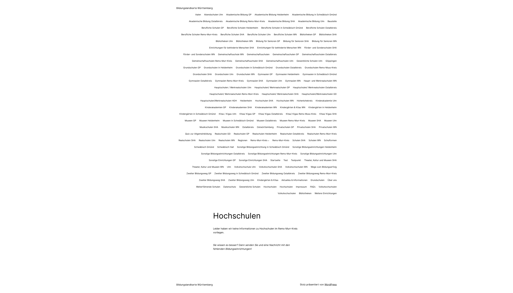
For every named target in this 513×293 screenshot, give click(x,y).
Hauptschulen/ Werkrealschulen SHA (280, 94)
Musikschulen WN (230, 127)
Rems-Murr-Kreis (258, 140)
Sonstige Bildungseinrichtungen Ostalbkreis (223, 153)
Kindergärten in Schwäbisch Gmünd (197, 114)
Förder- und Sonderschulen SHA (320, 47)
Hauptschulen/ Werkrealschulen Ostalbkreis (315, 87)
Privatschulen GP (285, 127)
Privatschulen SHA (306, 127)
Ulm (229, 167)
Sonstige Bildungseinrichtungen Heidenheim (314, 147)
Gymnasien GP (265, 74)
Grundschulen (317, 180)
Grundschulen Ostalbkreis (289, 67)
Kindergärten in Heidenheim (322, 107)
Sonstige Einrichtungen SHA (253, 160)
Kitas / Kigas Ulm (227, 114)
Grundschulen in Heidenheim (218, 67)
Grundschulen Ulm (224, 74)
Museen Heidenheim (209, 120)
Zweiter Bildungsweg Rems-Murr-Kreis (317, 173)
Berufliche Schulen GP (213, 27)
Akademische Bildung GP (238, 14)
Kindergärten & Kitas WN (292, 107)
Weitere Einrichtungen (326, 193)
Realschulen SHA (187, 140)
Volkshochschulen (328, 186)
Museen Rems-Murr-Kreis (292, 120)
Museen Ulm (330, 120)
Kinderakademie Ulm (326, 100)
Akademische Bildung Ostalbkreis (206, 21)
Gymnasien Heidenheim (287, 74)
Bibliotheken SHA (328, 34)
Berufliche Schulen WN (285, 34)
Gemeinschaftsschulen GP (286, 54)
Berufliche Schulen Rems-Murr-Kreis (199, 34)
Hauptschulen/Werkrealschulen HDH (218, 100)
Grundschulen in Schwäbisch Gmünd (254, 67)
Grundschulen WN (246, 74)
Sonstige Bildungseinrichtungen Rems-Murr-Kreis (272, 153)
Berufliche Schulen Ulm (259, 34)
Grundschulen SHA (202, 74)
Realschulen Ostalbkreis (292, 133)
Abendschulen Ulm (213, 14)
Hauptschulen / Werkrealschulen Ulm (232, 87)
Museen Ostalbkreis (267, 120)
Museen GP (190, 120)
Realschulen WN (227, 140)
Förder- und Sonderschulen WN (199, 54)
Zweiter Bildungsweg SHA (212, 180)
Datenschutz (229, 186)
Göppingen (331, 61)
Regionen (242, 140)
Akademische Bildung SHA (281, 21)
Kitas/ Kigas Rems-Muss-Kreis (301, 114)
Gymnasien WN (293, 80)
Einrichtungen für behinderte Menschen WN (279, 47)
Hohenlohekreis (304, 100)
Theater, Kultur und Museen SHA (320, 160)
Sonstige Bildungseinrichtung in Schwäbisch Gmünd (263, 147)
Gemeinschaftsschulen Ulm (279, 61)
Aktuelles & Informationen (294, 180)
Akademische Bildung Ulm (311, 21)
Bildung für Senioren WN (324, 41)
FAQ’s (312, 186)
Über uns (332, 180)
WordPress (330, 284)
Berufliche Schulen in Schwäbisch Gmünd (282, 27)
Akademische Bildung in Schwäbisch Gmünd (314, 14)
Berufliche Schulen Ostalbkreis (321, 27)
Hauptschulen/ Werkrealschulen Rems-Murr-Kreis (234, 94)
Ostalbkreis (248, 127)
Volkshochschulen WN (296, 167)
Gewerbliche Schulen (249, 186)
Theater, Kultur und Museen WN (208, 167)
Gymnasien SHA (255, 80)
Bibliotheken (305, 193)
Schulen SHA (298, 140)
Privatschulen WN (328, 127)
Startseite (275, 160)
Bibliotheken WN (244, 41)
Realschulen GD (223, 133)
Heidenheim (246, 100)
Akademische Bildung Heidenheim (272, 14)
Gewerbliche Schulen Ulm (309, 61)
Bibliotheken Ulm (224, 41)
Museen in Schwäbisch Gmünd (238, 120)
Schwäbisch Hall (225, 147)
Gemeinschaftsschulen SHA (249, 61)
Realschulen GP (241, 133)
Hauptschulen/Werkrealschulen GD (319, 94)
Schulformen (330, 140)
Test (285, 160)
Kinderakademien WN (266, 107)
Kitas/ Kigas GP (247, 114)
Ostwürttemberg (265, 127)
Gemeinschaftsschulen (258, 54)
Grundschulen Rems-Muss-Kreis (321, 67)
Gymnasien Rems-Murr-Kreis (229, 80)
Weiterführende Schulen (208, 186)
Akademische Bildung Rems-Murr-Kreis (245, 21)
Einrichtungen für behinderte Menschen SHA (231, 47)
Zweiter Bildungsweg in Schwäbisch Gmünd (236, 173)
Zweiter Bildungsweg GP (198, 173)
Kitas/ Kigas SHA (328, 114)
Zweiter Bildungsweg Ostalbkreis (278, 173)
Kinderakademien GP (215, 107)
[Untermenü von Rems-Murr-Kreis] (268, 140)
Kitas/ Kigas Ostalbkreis (271, 114)
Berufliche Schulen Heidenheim (242, 27)
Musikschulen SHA (209, 127)
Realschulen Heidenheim (264, 133)
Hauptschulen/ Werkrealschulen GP (272, 87)
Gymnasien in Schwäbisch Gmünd (320, 74)
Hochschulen (270, 186)
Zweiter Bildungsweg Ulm (241, 180)
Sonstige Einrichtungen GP (222, 160)
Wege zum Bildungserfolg (324, 167)
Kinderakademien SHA (240, 107)
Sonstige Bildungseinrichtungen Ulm (318, 153)
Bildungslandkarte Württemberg (194, 8)
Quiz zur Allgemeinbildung (198, 133)
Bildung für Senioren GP (268, 41)
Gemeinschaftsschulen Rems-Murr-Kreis (212, 61)
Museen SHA (314, 120)
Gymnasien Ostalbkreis (200, 80)
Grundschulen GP (192, 67)
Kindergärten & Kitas (267, 180)
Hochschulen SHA (264, 100)
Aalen (198, 14)
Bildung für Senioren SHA (296, 41)
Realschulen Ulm (207, 140)
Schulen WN (315, 140)
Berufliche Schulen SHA (232, 34)
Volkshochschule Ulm (245, 167)
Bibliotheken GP (308, 34)
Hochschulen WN (285, 100)
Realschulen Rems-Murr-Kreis (322, 133)
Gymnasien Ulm (274, 80)
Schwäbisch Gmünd (204, 147)
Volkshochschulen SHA (270, 167)
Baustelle (332, 21)
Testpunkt (296, 160)
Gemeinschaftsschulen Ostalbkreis (319, 54)
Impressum (301, 186)
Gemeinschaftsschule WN (231, 54)
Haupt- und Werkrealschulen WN (320, 80)
